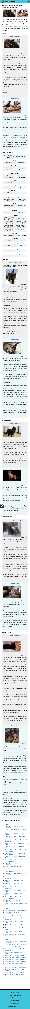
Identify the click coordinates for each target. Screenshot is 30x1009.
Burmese (13, 98)
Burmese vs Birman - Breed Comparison (15, 961)
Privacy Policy (15, 992)
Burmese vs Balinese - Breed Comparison (16, 955)
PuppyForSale (15, 1000)
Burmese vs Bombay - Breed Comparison (16, 967)
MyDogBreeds (15, 1003)
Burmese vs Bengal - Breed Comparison (15, 957)
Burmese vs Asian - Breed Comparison (15, 946)
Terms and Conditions (15, 995)
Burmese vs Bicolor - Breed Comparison (15, 959)
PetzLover (15, 998)
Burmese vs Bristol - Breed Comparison (15, 972)
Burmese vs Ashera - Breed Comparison (15, 944)
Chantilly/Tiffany (13, 36)
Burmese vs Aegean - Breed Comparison (15, 910)
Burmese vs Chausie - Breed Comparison (16, 915)
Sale (19, 36)
